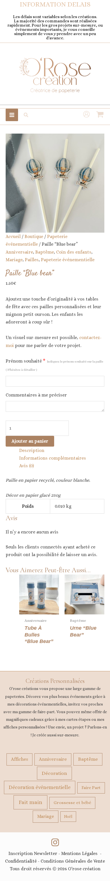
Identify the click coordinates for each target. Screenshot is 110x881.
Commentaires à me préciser (36, 395)
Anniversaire (19, 252)
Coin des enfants (73, 252)
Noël (68, 816)
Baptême (44, 252)
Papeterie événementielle (67, 259)
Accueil (13, 236)
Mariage (14, 259)
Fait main (30, 802)
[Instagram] (55, 842)
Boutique (34, 236)
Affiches (19, 759)
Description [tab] (31, 450)
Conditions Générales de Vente (73, 861)
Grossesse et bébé (72, 802)
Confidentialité (21, 861)
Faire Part (91, 787)
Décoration (54, 773)
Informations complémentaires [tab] (52, 458)
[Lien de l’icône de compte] (86, 115)
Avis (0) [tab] (26, 465)
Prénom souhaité (54, 365)
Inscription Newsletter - (34, 853)
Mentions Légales (79, 853)
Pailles (32, 259)
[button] (26, 115)
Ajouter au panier (30, 441)
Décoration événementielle (40, 787)
